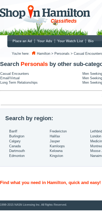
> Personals (60, 54)
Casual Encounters (14, 74)
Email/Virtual (10, 78)
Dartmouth (17, 151)
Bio (91, 41)
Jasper (55, 141)
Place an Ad (22, 41)
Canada (15, 146)
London (95, 136)
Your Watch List (70, 41)
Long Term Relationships (19, 82)
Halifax (55, 136)
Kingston (56, 156)
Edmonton (17, 156)
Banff (13, 131)
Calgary (15, 141)
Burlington (16, 136)
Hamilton (43, 54)
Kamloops (57, 146)
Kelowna (56, 151)
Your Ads (44, 41)
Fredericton (58, 131)
